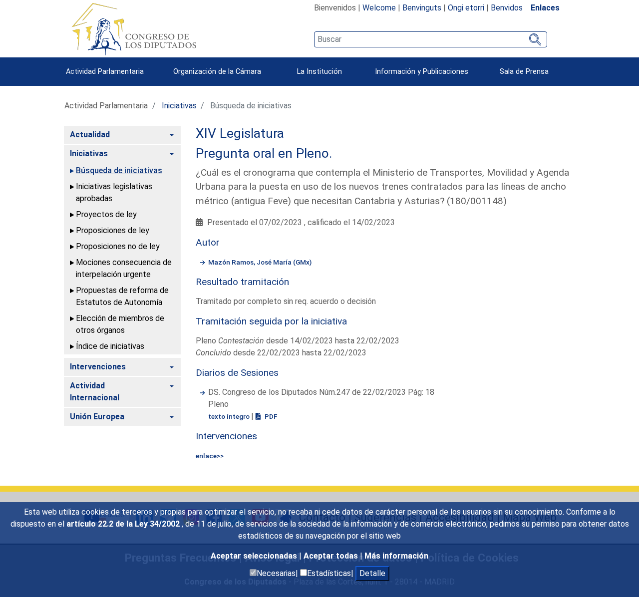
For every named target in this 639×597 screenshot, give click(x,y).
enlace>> (210, 456)
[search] (430, 39)
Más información (396, 556)
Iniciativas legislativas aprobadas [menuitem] (114, 192)
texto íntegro (229, 416)
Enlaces (545, 7)
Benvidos (507, 7)
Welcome (379, 7)
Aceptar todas (332, 556)
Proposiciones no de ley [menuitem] (118, 246)
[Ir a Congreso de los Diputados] (133, 29)
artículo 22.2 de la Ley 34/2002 (124, 524)
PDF (270, 416)
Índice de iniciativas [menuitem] (110, 346)
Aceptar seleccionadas (255, 556)
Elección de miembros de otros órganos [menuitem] (120, 324)
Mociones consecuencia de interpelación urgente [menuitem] (124, 268)
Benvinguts (421, 7)
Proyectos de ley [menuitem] (106, 214)
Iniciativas (179, 105)
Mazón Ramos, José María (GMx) (260, 262)
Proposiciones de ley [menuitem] (112, 230)
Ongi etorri (466, 7)
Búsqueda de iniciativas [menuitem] (119, 170)
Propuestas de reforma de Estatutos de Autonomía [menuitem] (122, 296)
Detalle (372, 573)
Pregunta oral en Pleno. (264, 153)
